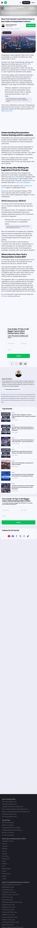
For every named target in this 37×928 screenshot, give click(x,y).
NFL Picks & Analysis (8, 822)
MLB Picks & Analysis (8, 832)
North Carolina (6, 873)
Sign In (33, 2)
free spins (4, 296)
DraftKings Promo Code (8, 907)
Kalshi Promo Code (7, 897)
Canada (4, 878)
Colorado (4, 853)
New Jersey (5, 856)
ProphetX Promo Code (8, 904)
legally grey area (6, 111)
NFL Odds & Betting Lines (9, 801)
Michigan (4, 863)
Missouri (4, 876)
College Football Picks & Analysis (11, 827)
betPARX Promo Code (8, 914)
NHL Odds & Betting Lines (9, 816)
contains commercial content (12, 394)
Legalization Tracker (7, 841)
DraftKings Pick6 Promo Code (10, 922)
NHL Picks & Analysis (8, 835)
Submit (18, 356)
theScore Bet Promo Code (9, 912)
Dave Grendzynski (11, 24)
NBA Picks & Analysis (8, 825)
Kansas (4, 871)
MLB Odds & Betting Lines (9, 814)
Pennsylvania (5, 858)
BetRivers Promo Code (8, 919)
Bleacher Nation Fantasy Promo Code (12, 927)
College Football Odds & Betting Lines (12, 806)
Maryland (4, 848)
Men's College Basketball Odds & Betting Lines (15, 809)
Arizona (4, 851)
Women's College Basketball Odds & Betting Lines (16, 811)
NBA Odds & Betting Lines (9, 804)
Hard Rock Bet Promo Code (9, 917)
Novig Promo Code (7, 899)
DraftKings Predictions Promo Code (12, 902)
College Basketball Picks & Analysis (12, 830)
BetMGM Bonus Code (8, 887)
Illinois (3, 861)
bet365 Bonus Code (7, 889)
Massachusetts (6, 868)
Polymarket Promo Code (9, 892)
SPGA (4, 206)
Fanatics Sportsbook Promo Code (11, 884)
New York (4, 843)
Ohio (3, 866)
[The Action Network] (5, 2)
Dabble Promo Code (7, 924)
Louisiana (4, 846)
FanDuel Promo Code (8, 909)
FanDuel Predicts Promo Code (10, 894)
